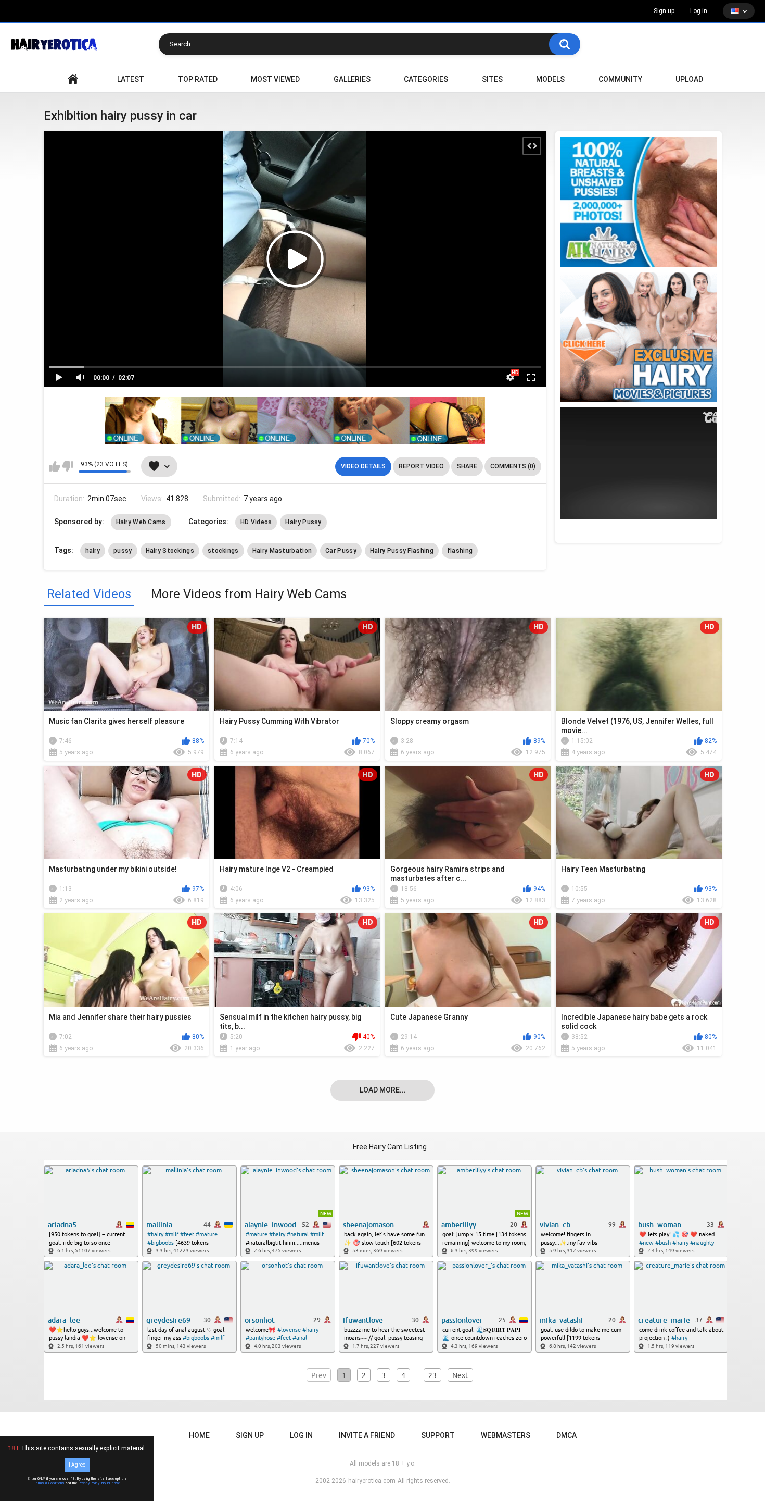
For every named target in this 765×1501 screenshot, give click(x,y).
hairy (92, 550)
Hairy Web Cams (141, 522)
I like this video (54, 466)
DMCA (566, 1435)
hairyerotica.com (372, 1480)
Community (620, 79)
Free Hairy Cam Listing (390, 1147)
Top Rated (198, 79)
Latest (130, 79)
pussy (122, 550)
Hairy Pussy (303, 522)
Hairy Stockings (170, 550)
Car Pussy (340, 550)
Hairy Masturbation (282, 550)
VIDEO (73, 79)
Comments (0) (513, 466)
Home (199, 1435)
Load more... (383, 1090)
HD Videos (256, 522)
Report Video (421, 466)
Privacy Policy (89, 1483)
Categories (426, 79)
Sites (492, 79)
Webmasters (505, 1435)
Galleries (352, 79)
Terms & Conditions (49, 1483)
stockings (223, 550)
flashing (460, 550)
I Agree (77, 1465)
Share (467, 466)
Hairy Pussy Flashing (402, 550)
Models (550, 79)
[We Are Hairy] (638, 337)
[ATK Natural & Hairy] (638, 202)
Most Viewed (275, 79)
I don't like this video (67, 466)
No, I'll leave (110, 1483)
